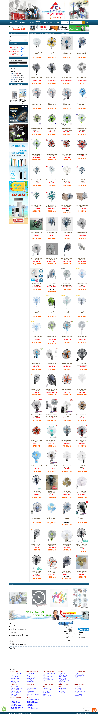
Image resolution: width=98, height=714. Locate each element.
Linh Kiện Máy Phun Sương (81, 675)
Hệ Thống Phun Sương (79, 671)
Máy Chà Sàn (78, 686)
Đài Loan (13, 81)
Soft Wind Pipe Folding (16, 702)
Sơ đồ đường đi (82, 637)
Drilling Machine (30, 691)
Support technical (38, 22)
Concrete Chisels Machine (33, 694)
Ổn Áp (44, 694)
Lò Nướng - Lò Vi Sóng (48, 689)
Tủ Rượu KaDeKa (63, 676)
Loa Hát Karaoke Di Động (32, 708)
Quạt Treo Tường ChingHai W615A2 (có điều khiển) (36, 573)
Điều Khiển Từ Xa (14, 701)
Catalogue (46, 22)
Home (11, 22)
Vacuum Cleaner (79, 694)
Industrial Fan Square (15, 676)
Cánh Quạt (13, 704)
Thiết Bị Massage (63, 689)
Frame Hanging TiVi (31, 701)
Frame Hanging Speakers (32, 702)
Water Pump (62, 681)
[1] (83, 22)
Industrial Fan (14, 671)
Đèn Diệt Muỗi (30, 705)
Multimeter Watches (47, 695)
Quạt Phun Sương (79, 676)
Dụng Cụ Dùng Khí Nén (32, 688)
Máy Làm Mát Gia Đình (48, 679)
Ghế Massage (62, 691)
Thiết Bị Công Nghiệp (79, 684)
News (51, 22)
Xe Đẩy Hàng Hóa (79, 695)
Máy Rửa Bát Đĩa (46, 692)
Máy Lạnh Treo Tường (64, 678)
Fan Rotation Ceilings (31, 681)
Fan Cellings (29, 679)
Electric (60, 671)
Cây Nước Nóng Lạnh (15, 695)
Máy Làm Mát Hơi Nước (48, 671)
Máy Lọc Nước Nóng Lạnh (16, 688)
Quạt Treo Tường (64, 33)
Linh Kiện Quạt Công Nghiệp (17, 707)
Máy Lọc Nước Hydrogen (16, 691)
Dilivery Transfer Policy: (70, 633)
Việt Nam (13, 79)
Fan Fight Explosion (15, 678)
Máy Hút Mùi (45, 688)
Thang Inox (29, 707)
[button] (87, 597)
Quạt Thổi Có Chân (15, 681)
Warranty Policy (69, 634)
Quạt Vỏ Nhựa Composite (16, 683)
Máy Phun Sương (79, 673)
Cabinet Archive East (63, 675)
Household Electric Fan (46, 33)
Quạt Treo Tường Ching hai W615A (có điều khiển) (82, 546)
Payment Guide (82, 635)
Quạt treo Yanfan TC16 (82, 154)
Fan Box (28, 683)
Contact (56, 22)
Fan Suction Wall (30, 678)
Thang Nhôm (30, 704)
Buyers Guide (82, 634)
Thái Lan (13, 75)
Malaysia (13, 73)
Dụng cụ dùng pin (31, 686)
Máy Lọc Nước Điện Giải (16, 689)
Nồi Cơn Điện (45, 691)
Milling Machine (30, 695)
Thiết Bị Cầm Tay (30, 684)
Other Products (30, 697)
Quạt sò (12, 679)
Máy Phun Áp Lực (79, 692)
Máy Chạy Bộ (62, 692)
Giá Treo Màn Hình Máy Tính (33, 699)
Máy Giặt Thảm (78, 688)
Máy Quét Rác (78, 689)
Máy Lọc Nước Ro (15, 686)
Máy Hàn (29, 689)
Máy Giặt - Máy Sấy (63, 673)
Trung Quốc (14, 77)
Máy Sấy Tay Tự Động (64, 679)
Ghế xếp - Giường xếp (63, 688)
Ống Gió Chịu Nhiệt (15, 708)
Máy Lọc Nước (13, 684)
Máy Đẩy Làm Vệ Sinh (80, 691)
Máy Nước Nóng (62, 683)
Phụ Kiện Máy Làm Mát (16, 705)
